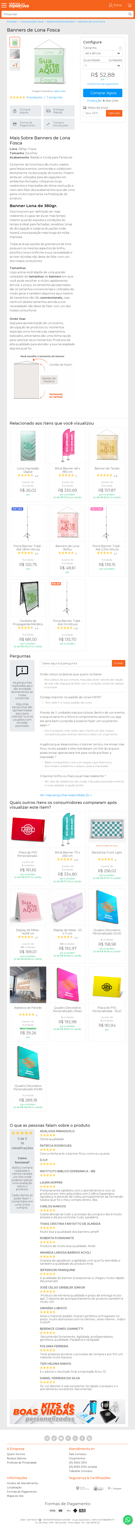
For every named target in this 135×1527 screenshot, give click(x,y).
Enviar (118, 663)
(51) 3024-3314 (78, 1462)
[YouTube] (61, 1438)
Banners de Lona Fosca (91, 21)
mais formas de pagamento (103, 84)
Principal (12, 21)
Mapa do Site (15, 1496)
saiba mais (59, 91)
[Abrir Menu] (4, 5)
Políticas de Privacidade (22, 1462)
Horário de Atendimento (22, 1483)
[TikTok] (54, 1438)
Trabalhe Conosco (80, 1471)
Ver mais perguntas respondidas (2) (65, 795)
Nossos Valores (16, 1458)
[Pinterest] (68, 1438)
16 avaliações (26, 97)
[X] (75, 1438)
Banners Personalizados (61, 21)
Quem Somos (16, 1454)
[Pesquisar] (130, 14)
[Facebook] (82, 1438)
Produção (94, 100)
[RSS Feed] (89, 1438)
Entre (118, 5)
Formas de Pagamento (22, 1491)
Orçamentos (77, 1458)
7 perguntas (54, 97)
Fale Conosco (77, 1454)
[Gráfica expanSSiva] (19, 5)
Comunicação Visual (31, 21)
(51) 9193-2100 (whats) (83, 1466)
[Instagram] (47, 1438)
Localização (14, 1487)
